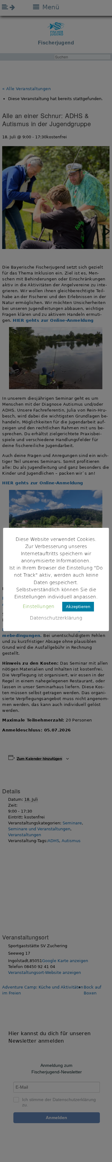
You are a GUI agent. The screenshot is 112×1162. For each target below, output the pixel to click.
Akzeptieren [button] (78, 606)
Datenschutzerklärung (56, 618)
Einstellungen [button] (38, 606)
